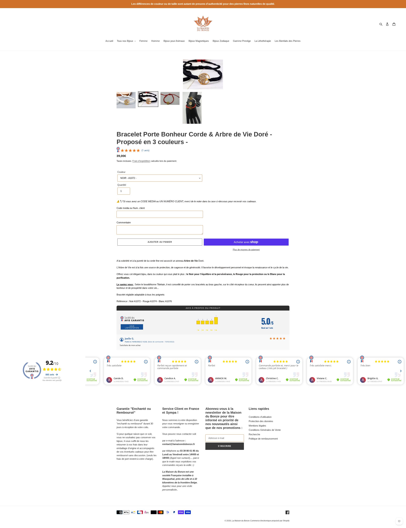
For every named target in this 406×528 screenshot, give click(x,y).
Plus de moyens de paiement (246, 249)
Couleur (121, 172)
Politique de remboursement (263, 438)
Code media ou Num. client (131, 208)
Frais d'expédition (141, 161)
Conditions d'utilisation (260, 417)
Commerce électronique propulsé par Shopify (269, 521)
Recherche (254, 434)
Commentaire (124, 222)
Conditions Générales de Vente (265, 430)
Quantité (121, 184)
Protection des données (261, 421)
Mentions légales (257, 425)
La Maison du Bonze (241, 521)
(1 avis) (145, 150)
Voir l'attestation (132, 327)
